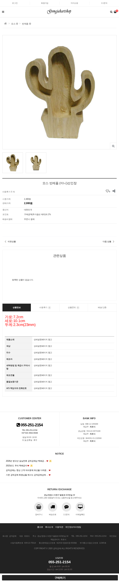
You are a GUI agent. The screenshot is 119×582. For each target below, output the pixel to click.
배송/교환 (102, 307)
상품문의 (73, 307)
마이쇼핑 (74, 3)
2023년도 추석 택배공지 (16, 465)
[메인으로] (5, 23)
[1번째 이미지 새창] (12, 162)
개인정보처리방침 (73, 527)
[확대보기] (113, 146)
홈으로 (40, 527)
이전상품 (12, 241)
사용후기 (44, 307)
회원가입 (44, 3)
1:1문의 (104, 3)
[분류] (3, 12)
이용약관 (59, 527)
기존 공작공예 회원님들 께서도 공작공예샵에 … (27, 475)
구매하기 (60, 577)
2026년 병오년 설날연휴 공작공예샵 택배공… (26, 461)
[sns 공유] (114, 191)
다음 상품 (107, 241)
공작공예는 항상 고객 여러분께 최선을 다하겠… (27, 470)
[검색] (111, 12)
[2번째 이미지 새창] (36, 162)
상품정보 (17, 307)
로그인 (15, 3)
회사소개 (49, 527)
